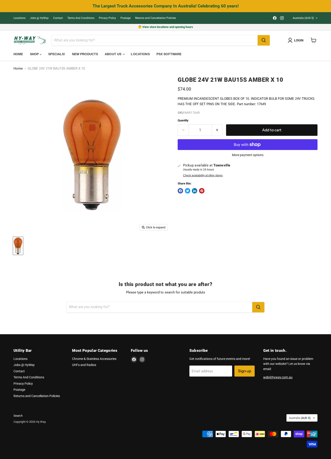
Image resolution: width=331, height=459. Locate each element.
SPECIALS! (56, 54)
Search (18, 415)
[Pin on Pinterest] (201, 190)
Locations (19, 18)
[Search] (264, 40)
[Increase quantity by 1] (217, 130)
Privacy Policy (107, 18)
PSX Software (169, 54)
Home (18, 54)
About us (113, 54)
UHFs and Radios (84, 365)
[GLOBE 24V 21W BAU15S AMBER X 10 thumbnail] (18, 246)
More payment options (247, 155)
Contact (58, 18)
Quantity (183, 120)
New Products (85, 54)
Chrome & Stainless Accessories (94, 359)
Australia (303, 18)
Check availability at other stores (203, 175)
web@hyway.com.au (277, 377)
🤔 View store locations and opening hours (165, 27)
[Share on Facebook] (180, 190)
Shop (35, 54)
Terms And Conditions (80, 18)
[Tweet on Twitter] (187, 190)
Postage (125, 18)
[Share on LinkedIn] (194, 190)
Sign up (244, 371)
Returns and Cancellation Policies (155, 18)
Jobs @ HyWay (39, 18)
